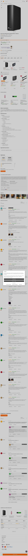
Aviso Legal (20, 284)
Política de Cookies (8, 284)
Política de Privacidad (15, 284)
